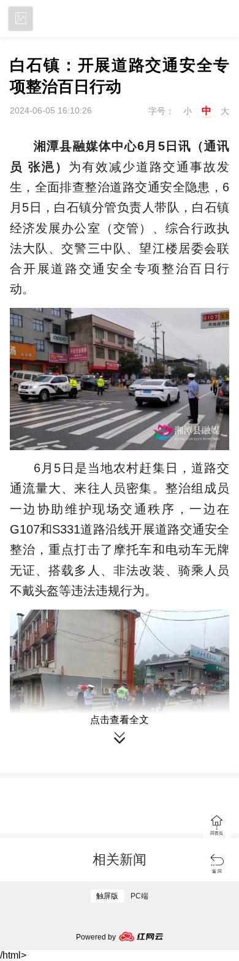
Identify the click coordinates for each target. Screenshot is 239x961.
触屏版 (107, 896)
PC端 (139, 896)
